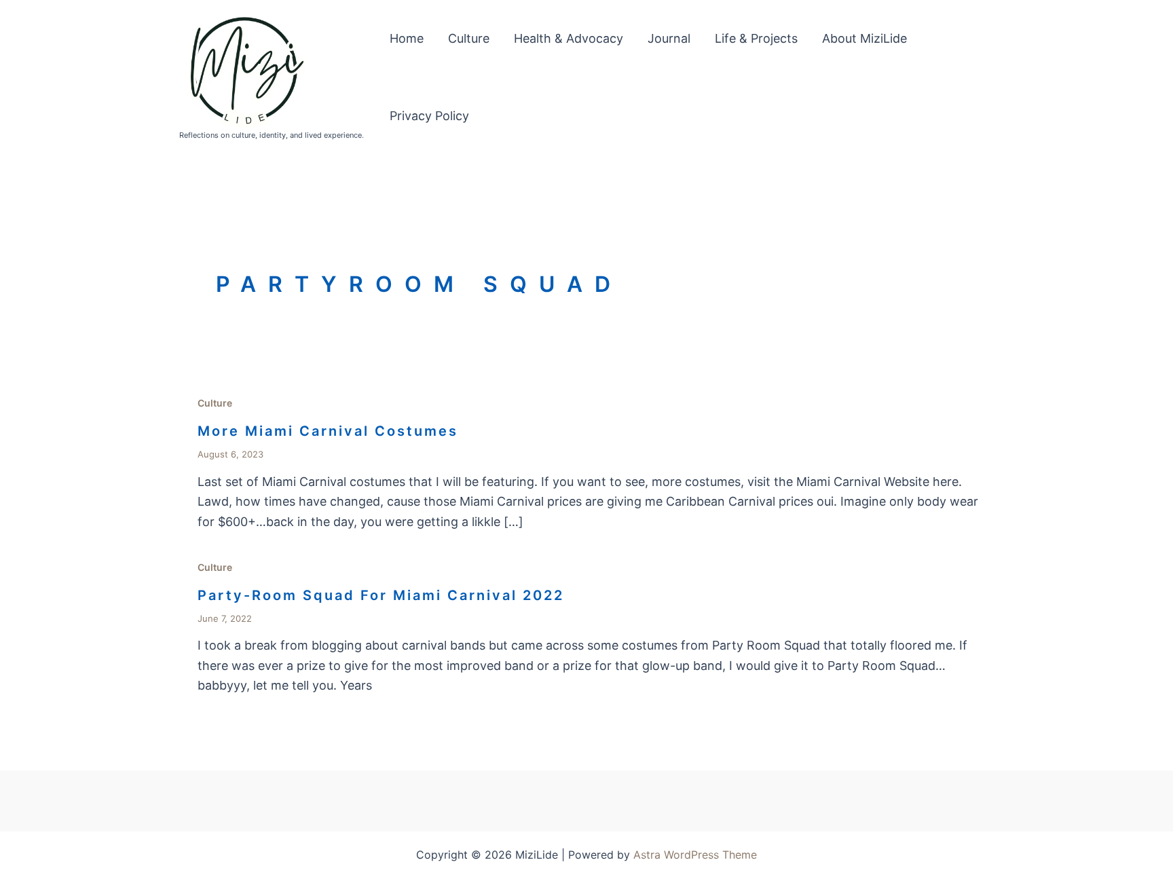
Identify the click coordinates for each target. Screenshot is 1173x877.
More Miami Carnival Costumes (328, 431)
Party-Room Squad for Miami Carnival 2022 (381, 595)
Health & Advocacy (568, 38)
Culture (468, 38)
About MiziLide (864, 38)
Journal (669, 38)
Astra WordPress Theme (695, 854)
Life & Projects (756, 38)
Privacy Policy (429, 116)
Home (407, 38)
